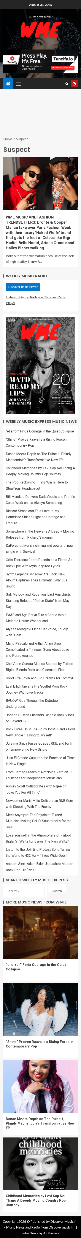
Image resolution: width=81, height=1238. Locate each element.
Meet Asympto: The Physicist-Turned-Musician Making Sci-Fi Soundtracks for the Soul (38, 821)
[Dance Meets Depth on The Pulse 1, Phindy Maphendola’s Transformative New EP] (40, 1086)
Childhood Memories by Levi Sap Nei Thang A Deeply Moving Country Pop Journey (36, 1200)
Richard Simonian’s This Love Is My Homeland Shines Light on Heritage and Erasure (35, 517)
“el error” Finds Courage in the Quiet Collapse (40, 431)
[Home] (8, 84)
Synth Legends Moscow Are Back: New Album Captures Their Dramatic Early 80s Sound (36, 580)
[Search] (67, 84)
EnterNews (29, 1233)
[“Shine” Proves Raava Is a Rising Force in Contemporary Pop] (40, 1009)
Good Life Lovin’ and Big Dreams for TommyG (40, 678)
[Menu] (18, 83)
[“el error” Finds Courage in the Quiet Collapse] (40, 932)
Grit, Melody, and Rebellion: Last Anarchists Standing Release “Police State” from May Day (38, 600)
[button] (18, 83)
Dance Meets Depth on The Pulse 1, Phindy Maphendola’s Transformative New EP (40, 1123)
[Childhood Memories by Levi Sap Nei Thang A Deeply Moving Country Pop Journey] (40, 1163)
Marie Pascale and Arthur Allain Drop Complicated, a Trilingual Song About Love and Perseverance (37, 649)
